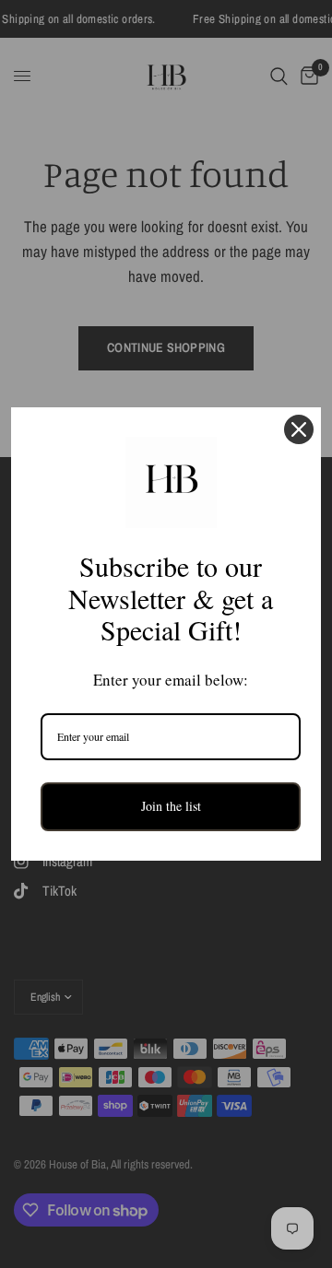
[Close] (299, 429)
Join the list (171, 806)
